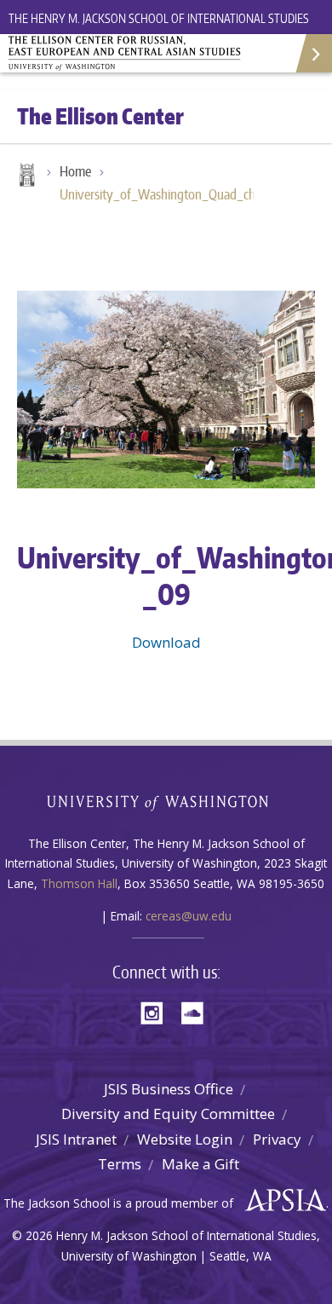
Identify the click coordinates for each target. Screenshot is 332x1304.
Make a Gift (200, 1164)
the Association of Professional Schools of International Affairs (281, 1201)
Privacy (277, 1139)
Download (166, 642)
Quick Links (313, 53)
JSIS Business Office (168, 1089)
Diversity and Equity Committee (168, 1113)
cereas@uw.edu (189, 916)
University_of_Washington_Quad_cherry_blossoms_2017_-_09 (166, 194)
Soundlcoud (197, 1011)
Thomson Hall (79, 883)
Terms (119, 1164)
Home (25, 176)
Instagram (157, 1011)
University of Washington (166, 800)
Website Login (184, 1139)
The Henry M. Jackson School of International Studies (159, 18)
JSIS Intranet (76, 1139)
